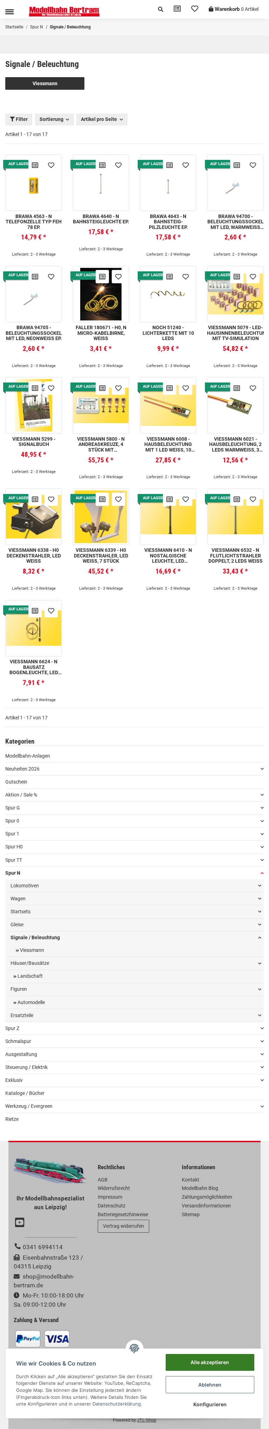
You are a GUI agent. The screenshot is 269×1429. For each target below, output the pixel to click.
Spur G (12, 808)
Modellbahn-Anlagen (27, 756)
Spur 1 (12, 834)
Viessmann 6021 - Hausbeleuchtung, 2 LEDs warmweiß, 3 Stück (235, 444)
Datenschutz (111, 1205)
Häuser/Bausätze (30, 963)
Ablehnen (209, 1385)
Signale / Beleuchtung (35, 937)
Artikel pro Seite (99, 119)
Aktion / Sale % (21, 795)
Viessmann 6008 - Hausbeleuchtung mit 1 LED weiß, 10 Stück (168, 444)
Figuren (19, 989)
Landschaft (29, 976)
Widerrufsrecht (114, 1188)
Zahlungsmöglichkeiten (207, 1197)
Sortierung (51, 119)
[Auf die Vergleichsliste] (35, 165)
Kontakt (190, 1180)
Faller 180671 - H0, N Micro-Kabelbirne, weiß (101, 333)
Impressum (110, 1197)
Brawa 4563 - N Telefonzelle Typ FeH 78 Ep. (34, 222)
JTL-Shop (146, 1420)
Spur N (12, 873)
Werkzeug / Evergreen (29, 1106)
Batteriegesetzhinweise (123, 1214)
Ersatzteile (22, 1015)
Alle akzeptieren (210, 1362)
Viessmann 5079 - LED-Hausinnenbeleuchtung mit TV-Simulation (235, 333)
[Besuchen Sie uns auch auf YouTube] (21, 1223)
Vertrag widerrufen (123, 1226)
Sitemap (191, 1214)
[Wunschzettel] (195, 9)
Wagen (18, 898)
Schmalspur (18, 1041)
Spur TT (13, 860)
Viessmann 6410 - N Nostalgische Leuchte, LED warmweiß (168, 556)
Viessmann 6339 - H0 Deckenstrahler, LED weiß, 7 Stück (101, 556)
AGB (103, 1180)
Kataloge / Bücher (24, 1093)
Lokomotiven (25, 885)
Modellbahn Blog (200, 1188)
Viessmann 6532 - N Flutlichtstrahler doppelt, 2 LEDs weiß (235, 556)
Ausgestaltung (21, 1054)
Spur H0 (14, 846)
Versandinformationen (206, 1205)
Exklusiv (14, 1080)
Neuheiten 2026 (22, 769)
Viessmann (45, 83)
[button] (160, 9)
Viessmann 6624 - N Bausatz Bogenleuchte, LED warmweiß (33, 667)
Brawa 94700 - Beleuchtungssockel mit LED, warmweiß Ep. (235, 222)
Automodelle (30, 1002)
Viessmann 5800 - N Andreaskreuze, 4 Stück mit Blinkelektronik (101, 444)
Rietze (12, 1119)
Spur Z (12, 1028)
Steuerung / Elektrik (26, 1067)
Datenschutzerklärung (116, 1404)
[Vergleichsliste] (177, 9)
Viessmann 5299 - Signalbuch (33, 441)
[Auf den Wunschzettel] (51, 165)
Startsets (20, 911)
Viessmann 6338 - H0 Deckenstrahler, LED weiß (34, 556)
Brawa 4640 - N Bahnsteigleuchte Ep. (101, 219)
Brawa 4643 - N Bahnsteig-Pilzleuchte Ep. (168, 222)
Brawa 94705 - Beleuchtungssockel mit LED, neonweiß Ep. (34, 333)
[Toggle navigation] (9, 12)
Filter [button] (21, 119)
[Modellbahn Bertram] (64, 11)
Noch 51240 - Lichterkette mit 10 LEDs (168, 333)
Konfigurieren (210, 1404)
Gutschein (16, 782)
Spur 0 (12, 821)
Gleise (17, 924)
